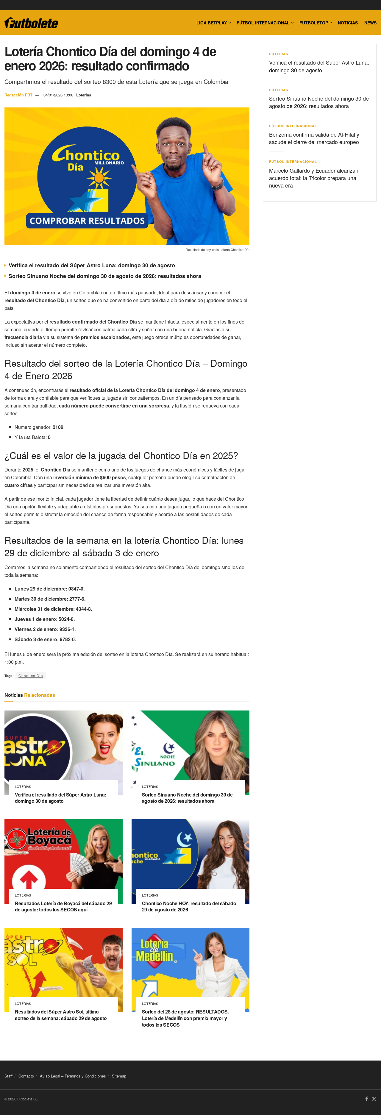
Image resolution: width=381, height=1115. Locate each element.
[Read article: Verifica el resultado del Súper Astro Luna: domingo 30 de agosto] (63, 752)
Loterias (83, 95)
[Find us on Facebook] (366, 1099)
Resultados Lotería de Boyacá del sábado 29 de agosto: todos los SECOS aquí (63, 906)
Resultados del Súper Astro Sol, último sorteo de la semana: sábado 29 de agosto (61, 1015)
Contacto (26, 1076)
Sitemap (119, 1076)
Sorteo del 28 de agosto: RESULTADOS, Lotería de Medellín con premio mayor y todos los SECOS (185, 1018)
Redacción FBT (18, 95)
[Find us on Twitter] (374, 1099)
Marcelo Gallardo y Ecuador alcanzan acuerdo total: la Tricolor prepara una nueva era (313, 177)
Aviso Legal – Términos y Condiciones (73, 1076)
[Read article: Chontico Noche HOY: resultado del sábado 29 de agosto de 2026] (191, 861)
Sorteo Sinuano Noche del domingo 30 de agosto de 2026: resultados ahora (105, 276)
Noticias (348, 23)
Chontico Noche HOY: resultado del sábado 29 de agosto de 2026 (189, 906)
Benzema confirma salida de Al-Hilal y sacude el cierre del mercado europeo (314, 138)
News (370, 23)
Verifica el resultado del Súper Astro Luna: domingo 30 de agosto (92, 265)
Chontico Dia (30, 675)
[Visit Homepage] (31, 23)
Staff (8, 1076)
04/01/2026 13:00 (58, 95)
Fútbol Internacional (263, 23)
